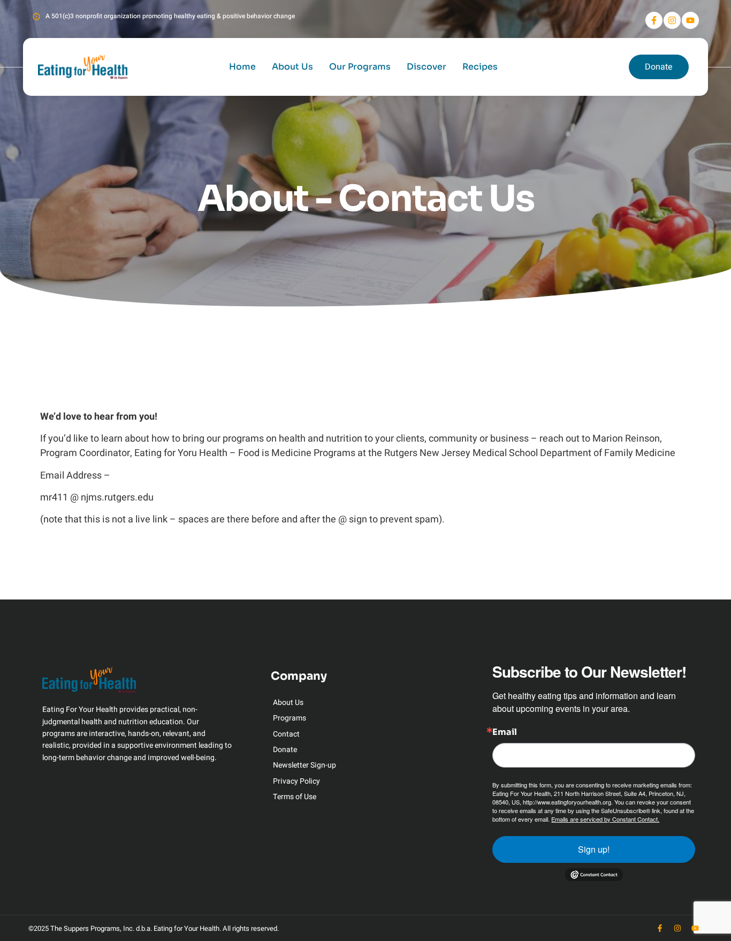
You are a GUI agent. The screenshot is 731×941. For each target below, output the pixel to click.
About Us (292, 66)
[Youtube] (690, 20)
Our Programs (360, 66)
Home (242, 66)
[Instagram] (672, 20)
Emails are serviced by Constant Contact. (605, 819)
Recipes (480, 66)
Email (504, 732)
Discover (426, 66)
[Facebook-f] (654, 20)
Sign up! (594, 849)
